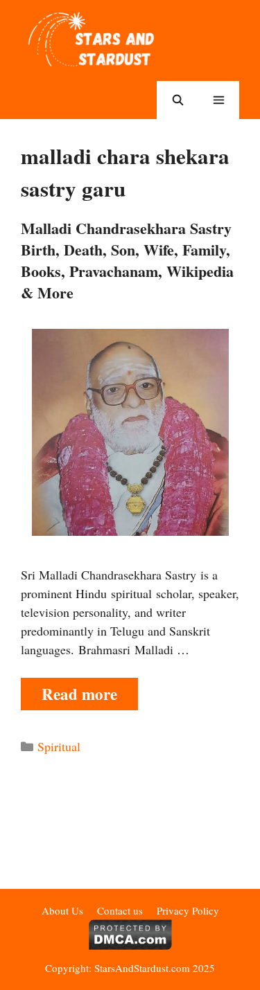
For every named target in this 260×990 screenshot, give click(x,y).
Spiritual (58, 746)
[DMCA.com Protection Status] (130, 946)
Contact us (120, 910)
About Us (62, 910)
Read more (79, 693)
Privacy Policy (188, 910)
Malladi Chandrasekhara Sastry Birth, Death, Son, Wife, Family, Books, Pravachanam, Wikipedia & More (127, 260)
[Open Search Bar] (177, 100)
